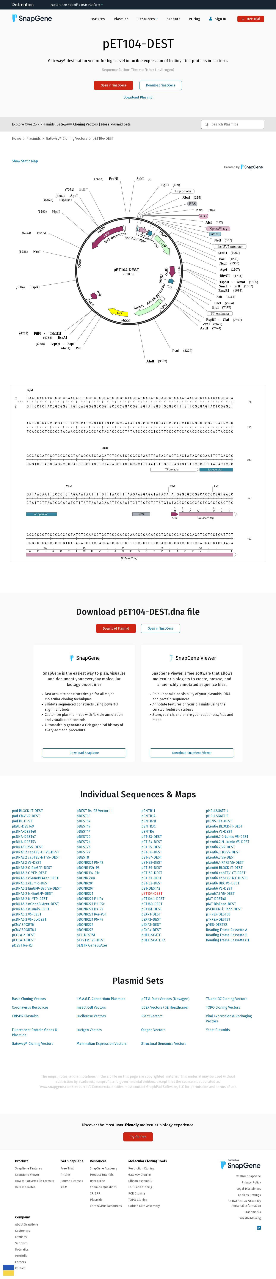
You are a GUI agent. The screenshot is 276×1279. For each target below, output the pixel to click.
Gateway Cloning (139, 1175)
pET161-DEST (151, 909)
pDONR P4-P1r (88, 873)
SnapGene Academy (103, 1168)
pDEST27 (83, 852)
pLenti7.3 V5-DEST (220, 894)
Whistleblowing (250, 1218)
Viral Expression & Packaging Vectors (229, 1018)
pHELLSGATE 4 (217, 811)
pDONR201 (85, 883)
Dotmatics (22, 1249)
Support (173, 19)
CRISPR (95, 1193)
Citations (21, 1237)
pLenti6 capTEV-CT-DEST (225, 873)
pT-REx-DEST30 (218, 914)
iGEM (64, 1187)
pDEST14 (83, 821)
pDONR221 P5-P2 (90, 863)
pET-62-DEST (151, 883)
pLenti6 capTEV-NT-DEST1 (227, 878)
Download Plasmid (138, 97)
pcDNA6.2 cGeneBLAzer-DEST (35, 878)
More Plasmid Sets (116, 124)
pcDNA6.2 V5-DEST (26, 914)
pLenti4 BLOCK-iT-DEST (224, 826)
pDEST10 (83, 816)
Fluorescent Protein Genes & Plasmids (34, 1032)
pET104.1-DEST (152, 899)
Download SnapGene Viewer (192, 753)
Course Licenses (72, 1181)
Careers (20, 1262)
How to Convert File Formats (34, 1181)
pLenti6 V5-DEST (219, 888)
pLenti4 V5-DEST (219, 831)
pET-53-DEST (151, 837)
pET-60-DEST (151, 873)
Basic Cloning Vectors (29, 999)
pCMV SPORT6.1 (24, 930)
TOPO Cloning (137, 1200)
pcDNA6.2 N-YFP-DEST (29, 899)
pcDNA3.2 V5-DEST (26, 863)
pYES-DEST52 (216, 925)
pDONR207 (85, 888)
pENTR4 (147, 831)
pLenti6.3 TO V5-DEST (223, 852)
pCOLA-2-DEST (23, 935)
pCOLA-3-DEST (23, 940)
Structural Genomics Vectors (163, 1044)
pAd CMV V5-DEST (26, 816)
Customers (22, 1231)
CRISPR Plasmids (25, 1016)
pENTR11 (148, 811)
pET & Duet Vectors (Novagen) (165, 999)
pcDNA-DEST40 (24, 831)
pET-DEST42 (150, 888)
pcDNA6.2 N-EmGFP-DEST (32, 894)
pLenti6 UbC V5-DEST (222, 883)
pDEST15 (83, 826)
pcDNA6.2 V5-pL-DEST (29, 919)
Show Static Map (25, 161)
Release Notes (25, 1187)
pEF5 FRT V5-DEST (91, 940)
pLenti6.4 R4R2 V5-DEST (225, 863)
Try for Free (138, 1137)
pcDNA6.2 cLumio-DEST (30, 883)
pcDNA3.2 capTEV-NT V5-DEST (36, 857)
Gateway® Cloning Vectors (32, 1044)
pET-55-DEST (151, 847)
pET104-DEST (151, 894)
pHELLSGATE (151, 935)
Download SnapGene (160, 85)
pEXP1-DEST (151, 914)
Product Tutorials (102, 1175)
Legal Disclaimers (249, 1189)
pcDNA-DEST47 (24, 837)
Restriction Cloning (141, 1168)
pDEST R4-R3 (22, 945)
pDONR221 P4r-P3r (91, 914)
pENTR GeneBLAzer (92, 945)
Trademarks (253, 1212)
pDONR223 (85, 930)
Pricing (194, 19)
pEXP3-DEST (151, 925)
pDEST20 (84, 837)
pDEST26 (84, 847)
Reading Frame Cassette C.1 (227, 940)
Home (16, 138)
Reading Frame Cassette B (226, 935)
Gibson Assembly (140, 1181)
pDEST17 (83, 831)
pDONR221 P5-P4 (90, 919)
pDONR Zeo (86, 878)
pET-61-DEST (151, 878)
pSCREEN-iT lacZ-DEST (224, 909)
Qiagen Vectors (153, 1030)
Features (98, 19)
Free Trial (253, 19)
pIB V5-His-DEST (219, 821)
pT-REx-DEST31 (218, 919)
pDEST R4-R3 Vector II (94, 811)
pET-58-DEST (151, 863)
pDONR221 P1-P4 (90, 899)
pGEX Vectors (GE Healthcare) (164, 1007)
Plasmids (121, 19)
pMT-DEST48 (216, 899)
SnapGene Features (28, 1168)
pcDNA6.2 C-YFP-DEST (29, 873)
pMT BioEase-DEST (221, 904)
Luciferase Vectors (91, 1016)
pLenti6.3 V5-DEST (220, 857)
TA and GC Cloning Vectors (226, 999)
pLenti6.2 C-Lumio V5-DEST (227, 837)
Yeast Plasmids (218, 1030)
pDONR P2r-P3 (88, 868)
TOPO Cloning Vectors (223, 1007)
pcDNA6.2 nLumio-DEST (30, 909)
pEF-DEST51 (86, 935)
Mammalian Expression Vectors (102, 1044)
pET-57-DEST (151, 857)
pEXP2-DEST (151, 919)
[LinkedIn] (259, 1228)
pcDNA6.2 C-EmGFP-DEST (32, 868)
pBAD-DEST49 (23, 826)
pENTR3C (148, 826)
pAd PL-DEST (22, 821)
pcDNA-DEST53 (24, 842)
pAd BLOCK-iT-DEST (27, 811)
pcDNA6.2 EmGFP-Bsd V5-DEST (36, 888)
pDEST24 (84, 842)
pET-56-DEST (151, 852)
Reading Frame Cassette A (226, 930)
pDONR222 (85, 925)
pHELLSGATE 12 (153, 940)
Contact (20, 1268)
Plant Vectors (152, 1016)
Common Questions (103, 1187)
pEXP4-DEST (151, 930)
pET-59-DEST (151, 868)
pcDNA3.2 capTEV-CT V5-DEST (35, 852)
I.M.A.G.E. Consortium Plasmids (101, 999)
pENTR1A (148, 816)
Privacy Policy (251, 1182)
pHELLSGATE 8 (217, 816)
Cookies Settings (249, 1195)
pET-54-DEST (151, 842)
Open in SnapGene (113, 85)
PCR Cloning (136, 1193)
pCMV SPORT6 (23, 925)
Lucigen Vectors (89, 1030)
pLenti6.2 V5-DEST (220, 847)
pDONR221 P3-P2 (90, 909)
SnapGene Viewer (27, 1175)
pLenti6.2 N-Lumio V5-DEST (227, 842)
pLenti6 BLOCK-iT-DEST (224, 868)
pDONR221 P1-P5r (91, 904)
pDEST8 (83, 857)
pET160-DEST (151, 904)
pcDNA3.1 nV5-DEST (27, 847)
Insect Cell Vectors (91, 1007)
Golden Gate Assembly (144, 1206)
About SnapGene (26, 1224)
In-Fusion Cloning (140, 1187)
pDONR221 (85, 894)
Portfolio (21, 1256)
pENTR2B (148, 821)
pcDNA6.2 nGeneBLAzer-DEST (35, 904)
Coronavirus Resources (30, 1007)
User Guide (97, 1181)
